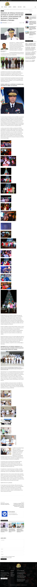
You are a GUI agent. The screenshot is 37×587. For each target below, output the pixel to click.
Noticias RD (7, 9)
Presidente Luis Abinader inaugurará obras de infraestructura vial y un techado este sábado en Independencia (20, 530)
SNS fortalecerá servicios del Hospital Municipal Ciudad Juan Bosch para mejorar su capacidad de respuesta (12, 530)
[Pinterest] (12, 25)
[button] (35, 7)
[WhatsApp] (18, 25)
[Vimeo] (34, 0)
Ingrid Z (26, 43)
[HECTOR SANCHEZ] (1, 22)
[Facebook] (30, 0)
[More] (21, 25)
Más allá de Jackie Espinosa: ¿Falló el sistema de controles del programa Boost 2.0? (30, 57)
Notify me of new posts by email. (7, 557)
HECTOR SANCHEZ (4, 22)
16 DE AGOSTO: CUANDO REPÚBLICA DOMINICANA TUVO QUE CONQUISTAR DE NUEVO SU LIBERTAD (30, 44)
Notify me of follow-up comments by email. (8, 556)
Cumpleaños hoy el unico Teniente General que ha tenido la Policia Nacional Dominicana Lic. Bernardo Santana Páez (4, 530)
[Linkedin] (14, 25)
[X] (33, 0)
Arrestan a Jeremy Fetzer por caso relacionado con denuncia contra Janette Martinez (21, 573)
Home (1, 9)
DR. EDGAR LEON (27, 47)
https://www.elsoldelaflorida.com (12, 513)
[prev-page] (1, 534)
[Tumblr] (16, 25)
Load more (30, 37)
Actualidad (4, 9)
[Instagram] (31, 0)
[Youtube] (35, 0)
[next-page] (2, 534)
